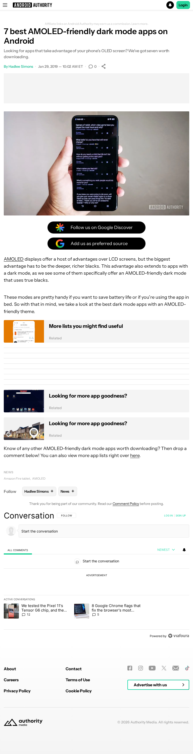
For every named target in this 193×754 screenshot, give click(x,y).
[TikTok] (187, 668)
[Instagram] (140, 668)
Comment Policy (126, 503)
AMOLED (14, 259)
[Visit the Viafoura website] (178, 636)
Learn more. (139, 23)
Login (183, 5)
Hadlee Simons (21, 66)
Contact (74, 668)
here (134, 455)
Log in (168, 515)
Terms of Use (78, 679)
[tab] (18, 550)
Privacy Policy (17, 690)
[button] (96, 5)
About (10, 668)
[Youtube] (152, 668)
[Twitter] (164, 668)
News (8, 472)
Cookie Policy (79, 690)
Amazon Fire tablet (17, 478)
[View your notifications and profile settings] (184, 550)
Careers (11, 679)
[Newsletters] (175, 668)
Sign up (181, 515)
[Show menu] (5, 5)
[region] (96, 575)
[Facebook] (129, 668)
